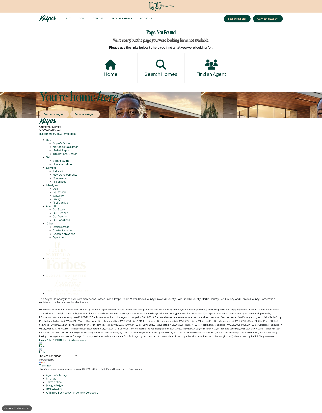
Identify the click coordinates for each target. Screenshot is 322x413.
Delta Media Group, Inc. (112, 369)
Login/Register (237, 18)
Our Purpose (60, 213)
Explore (98, 18)
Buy (68, 18)
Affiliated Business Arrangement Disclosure (72, 392)
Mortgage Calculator (65, 146)
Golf (55, 188)
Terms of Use (54, 382)
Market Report (61, 150)
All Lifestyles (60, 202)
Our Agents (60, 216)
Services (51, 167)
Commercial (60, 178)
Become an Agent (85, 114)
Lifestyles (52, 185)
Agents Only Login (57, 375)
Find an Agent (211, 74)
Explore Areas (61, 227)
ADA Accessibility (77, 340)
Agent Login (60, 237)
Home (111, 74)
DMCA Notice (60, 340)
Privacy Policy (45, 340)
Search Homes (161, 74)
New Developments (65, 174)
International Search (65, 154)
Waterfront (59, 195)
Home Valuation (62, 164)
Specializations (122, 18)
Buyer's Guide (61, 143)
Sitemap (51, 378)
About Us (146, 18)
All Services (59, 181)
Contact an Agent (268, 18)
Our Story (59, 209)
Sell (82, 18)
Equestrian (59, 192)
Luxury (57, 199)
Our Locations (61, 220)
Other (49, 223)
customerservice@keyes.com (57, 133)
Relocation (59, 171)
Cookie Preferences (17, 408)
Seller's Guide (61, 160)
